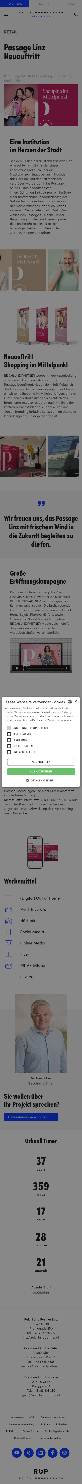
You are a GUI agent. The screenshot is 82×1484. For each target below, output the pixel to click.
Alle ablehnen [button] (41, 761)
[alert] (41, 742)
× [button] (75, 701)
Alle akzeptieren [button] (41, 771)
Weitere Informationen (60, 719)
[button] (41, 780)
